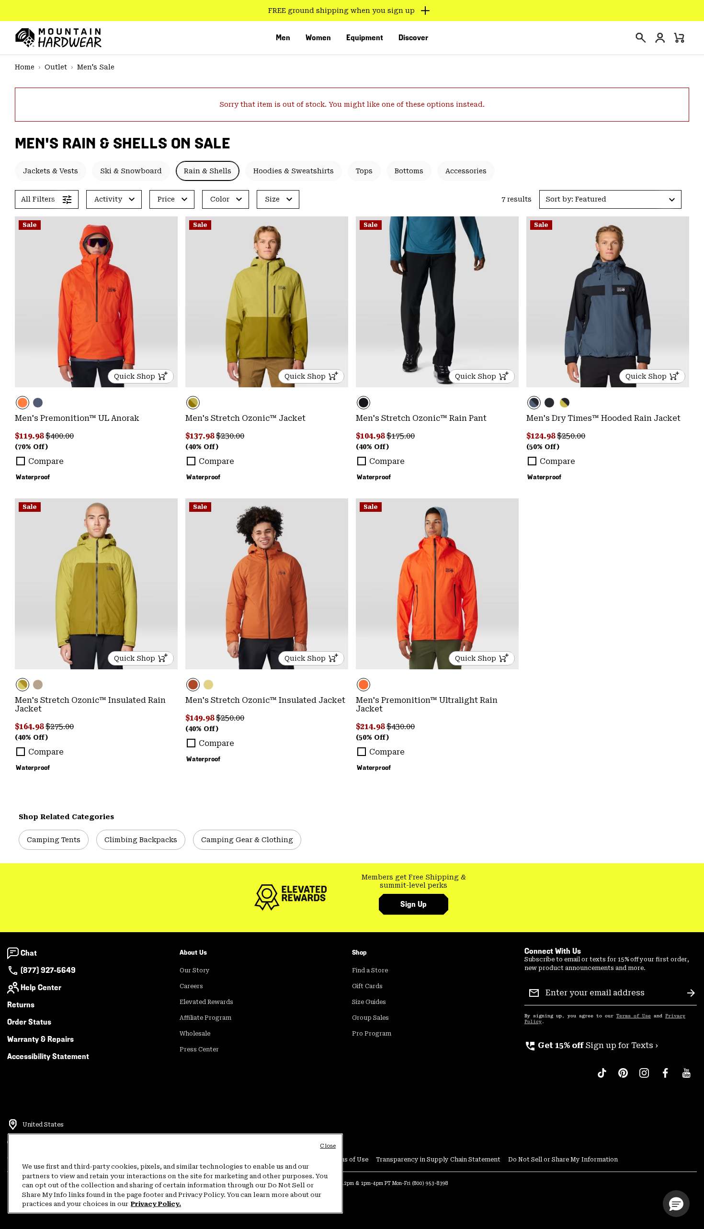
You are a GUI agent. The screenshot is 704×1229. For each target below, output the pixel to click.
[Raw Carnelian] (266, 583)
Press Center (199, 1049)
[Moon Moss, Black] (564, 402)
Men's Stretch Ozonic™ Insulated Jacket (265, 700)
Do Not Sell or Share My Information (563, 1159)
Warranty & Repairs (40, 1039)
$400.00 (59, 435)
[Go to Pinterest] (623, 1077)
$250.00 (571, 435)
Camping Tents (53, 840)
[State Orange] (96, 301)
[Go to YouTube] (686, 1077)
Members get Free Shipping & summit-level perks (414, 881)
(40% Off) (201, 447)
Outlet (56, 67)
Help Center (41, 987)
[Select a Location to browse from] (13, 1124)
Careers (191, 986)
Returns (20, 1004)
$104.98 (371, 435)
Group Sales (370, 1018)
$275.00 (59, 726)
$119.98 (30, 435)
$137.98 (200, 435)
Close (328, 1146)
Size (272, 199)
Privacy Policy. (156, 1203)
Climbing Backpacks (140, 840)
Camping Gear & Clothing (247, 840)
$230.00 (230, 435)
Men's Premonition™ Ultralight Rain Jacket (427, 704)
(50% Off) (542, 447)
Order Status (29, 1021)
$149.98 (200, 717)
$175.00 (400, 435)
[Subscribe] (691, 993)
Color (219, 199)
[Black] (437, 301)
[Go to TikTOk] (602, 1077)
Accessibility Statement (48, 1056)
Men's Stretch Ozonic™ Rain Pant (421, 418)
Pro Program (371, 1033)
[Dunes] (38, 684)
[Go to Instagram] (644, 1077)
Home (24, 67)
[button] (610, 199)
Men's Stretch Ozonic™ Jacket (245, 418)
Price (166, 199)
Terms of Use (633, 1016)
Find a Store (370, 970)
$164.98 (30, 726)
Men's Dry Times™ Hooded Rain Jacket (603, 418)
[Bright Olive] (208, 684)
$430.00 (400, 726)
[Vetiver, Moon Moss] (266, 301)
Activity (108, 199)
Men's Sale (95, 67)
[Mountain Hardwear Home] (58, 37)
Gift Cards (367, 986)
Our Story (195, 970)
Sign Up (413, 904)
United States (43, 1124)
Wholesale (195, 1033)
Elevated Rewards (206, 1002)
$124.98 (541, 435)
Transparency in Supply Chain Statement (438, 1159)
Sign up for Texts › (591, 1045)
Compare (46, 461)
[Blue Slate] (38, 402)
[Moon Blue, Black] (607, 301)
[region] (175, 1173)
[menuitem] (283, 38)
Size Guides (369, 1002)
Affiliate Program (205, 1018)
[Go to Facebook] (665, 1077)
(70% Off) (31, 447)
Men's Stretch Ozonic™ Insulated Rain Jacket (90, 704)
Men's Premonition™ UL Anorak (77, 418)
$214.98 (371, 726)
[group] (413, 881)
